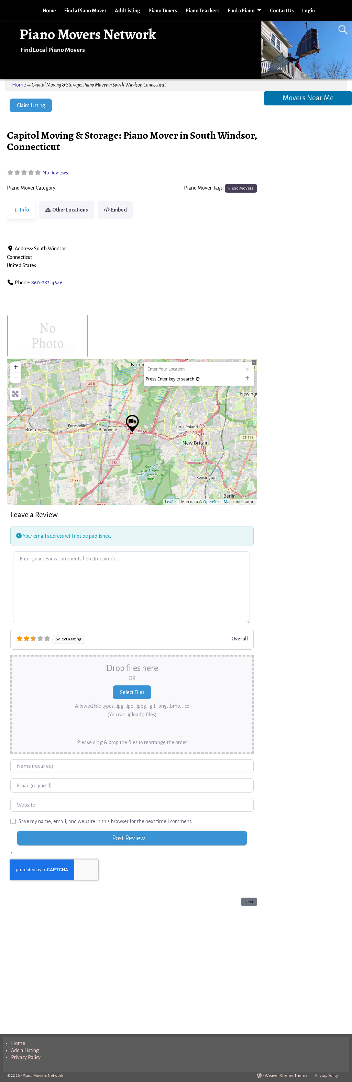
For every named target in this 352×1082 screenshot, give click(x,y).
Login (308, 10)
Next (248, 901)
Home (49, 10)
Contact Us (282, 10)
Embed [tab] (119, 210)
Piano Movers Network (88, 34)
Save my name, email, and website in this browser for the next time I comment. (105, 821)
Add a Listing (25, 1050)
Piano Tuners (162, 10)
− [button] (15, 377)
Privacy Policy (26, 1057)
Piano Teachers (203, 10)
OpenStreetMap (217, 501)
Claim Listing (31, 105)
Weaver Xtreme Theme (286, 1075)
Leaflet (171, 501)
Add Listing (127, 10)
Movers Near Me (308, 98)
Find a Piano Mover (85, 10)
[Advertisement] (132, 969)
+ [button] (15, 366)
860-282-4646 (47, 282)
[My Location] (198, 379)
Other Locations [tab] (70, 210)
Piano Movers (73, 188)
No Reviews (55, 172)
